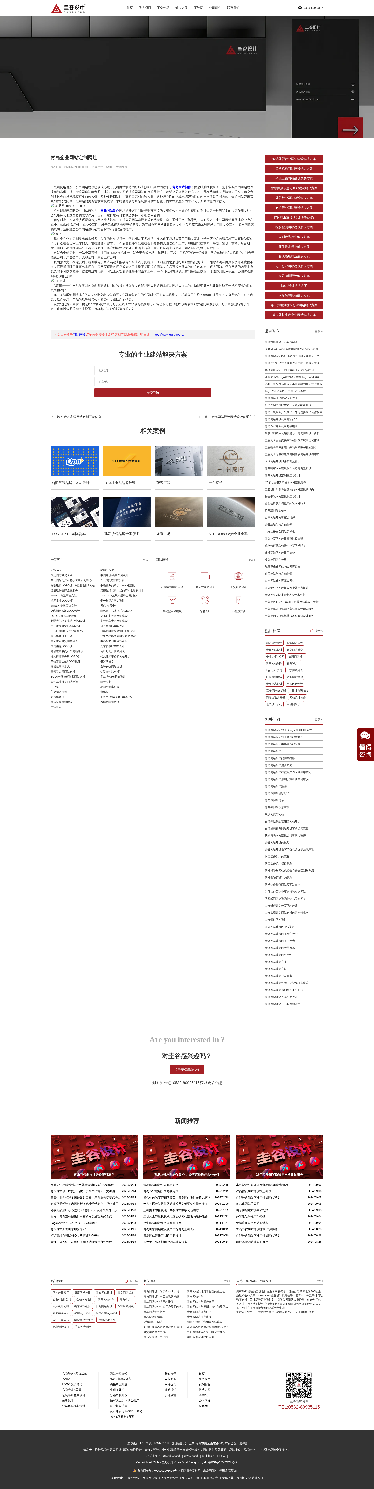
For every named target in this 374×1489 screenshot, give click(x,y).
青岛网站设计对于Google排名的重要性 (288, 730)
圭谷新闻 (170, 1379)
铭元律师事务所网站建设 (115, 656)
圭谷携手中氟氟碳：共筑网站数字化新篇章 (291, 447)
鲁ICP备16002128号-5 (222, 1462)
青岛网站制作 (181, 187)
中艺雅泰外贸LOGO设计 (65, 625)
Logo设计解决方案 (294, 285)
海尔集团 (105, 691)
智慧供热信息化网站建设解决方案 (294, 188)
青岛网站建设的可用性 (278, 954)
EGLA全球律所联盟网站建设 (68, 676)
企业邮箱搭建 (118, 1405)
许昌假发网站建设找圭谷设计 (282, 496)
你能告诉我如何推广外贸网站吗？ (285, 503)
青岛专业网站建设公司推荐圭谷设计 (287, 587)
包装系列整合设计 (73, 1395)
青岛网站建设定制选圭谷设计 (282, 475)
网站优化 (170, 1384)
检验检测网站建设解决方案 (294, 227)
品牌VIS (67, 1379)
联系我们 (233, 7)
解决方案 (181, 7)
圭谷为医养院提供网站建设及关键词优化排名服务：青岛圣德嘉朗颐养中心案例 (294, 440)
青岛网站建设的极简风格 (280, 947)
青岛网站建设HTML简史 (279, 926)
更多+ (146, 559)
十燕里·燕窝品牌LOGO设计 (117, 696)
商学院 (198, 7)
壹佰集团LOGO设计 (63, 636)
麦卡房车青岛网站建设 (114, 620)
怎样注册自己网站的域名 (280, 531)
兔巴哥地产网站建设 (112, 651)
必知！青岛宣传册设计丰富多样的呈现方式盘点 (293, 384)
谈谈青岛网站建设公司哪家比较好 (285, 835)
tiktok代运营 (211, 1477)
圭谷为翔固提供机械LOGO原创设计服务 (289, 615)
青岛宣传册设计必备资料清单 (282, 341)
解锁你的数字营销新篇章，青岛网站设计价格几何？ (294, 433)
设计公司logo (300, 690)
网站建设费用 (274, 642)
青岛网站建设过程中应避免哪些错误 (287, 982)
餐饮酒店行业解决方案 (294, 256)
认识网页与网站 (274, 814)
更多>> (319, 331)
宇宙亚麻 (56, 707)
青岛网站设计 (274, 649)
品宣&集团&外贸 (120, 1379)
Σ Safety (56, 570)
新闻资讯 (170, 1373)
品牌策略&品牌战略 (74, 1373)
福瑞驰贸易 (107, 570)
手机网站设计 (295, 704)
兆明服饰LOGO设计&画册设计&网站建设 (75, 585)
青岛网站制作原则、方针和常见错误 (287, 779)
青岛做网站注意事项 (277, 807)
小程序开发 (117, 1389)
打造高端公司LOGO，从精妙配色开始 (288, 405)
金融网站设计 (297, 656)
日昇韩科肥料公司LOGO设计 (118, 631)
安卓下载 (228, 1477)
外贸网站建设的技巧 (277, 842)
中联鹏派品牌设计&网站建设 (117, 585)
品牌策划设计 (284, 1311)
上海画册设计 (170, 1477)
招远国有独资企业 (61, 575)
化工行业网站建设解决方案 (294, 266)
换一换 (319, 630)
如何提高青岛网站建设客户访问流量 (287, 828)
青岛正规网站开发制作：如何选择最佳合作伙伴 (293, 412)
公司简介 (215, 7)
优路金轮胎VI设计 (111, 671)
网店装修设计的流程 (277, 856)
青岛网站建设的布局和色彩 (281, 933)
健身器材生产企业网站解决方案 (294, 315)
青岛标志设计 (274, 683)
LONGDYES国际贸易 (64, 615)
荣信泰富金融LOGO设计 (65, 661)
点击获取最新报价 (187, 1069)
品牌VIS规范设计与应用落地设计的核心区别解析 (294, 349)
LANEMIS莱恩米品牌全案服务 (118, 595)
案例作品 (163, 7)
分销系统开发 (118, 1395)
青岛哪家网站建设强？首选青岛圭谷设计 (289, 468)
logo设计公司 (274, 670)
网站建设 (79, 334)
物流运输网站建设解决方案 (294, 178)
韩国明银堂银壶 (109, 686)
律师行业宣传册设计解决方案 (294, 217)
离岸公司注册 (191, 1477)
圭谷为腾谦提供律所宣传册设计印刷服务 (289, 608)
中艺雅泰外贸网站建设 (64, 641)
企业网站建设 (295, 677)
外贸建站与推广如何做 (278, 524)
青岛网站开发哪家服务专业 (281, 398)
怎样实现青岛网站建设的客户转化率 (287, 912)
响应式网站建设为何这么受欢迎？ (285, 898)
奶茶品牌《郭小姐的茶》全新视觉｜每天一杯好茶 (125, 590)
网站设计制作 (297, 697)
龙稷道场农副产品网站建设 (67, 651)
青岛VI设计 (293, 663)
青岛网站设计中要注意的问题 (282, 744)
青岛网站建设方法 (276, 968)
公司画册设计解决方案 (294, 276)
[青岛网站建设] (68, 8)
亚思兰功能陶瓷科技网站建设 (118, 636)
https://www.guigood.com (170, 334)
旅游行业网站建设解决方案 (294, 207)
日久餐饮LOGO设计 (112, 625)
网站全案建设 (118, 1373)
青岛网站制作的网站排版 (280, 758)
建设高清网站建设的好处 (280, 552)
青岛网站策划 (295, 649)
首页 (130, 7)
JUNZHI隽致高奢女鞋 (64, 595)
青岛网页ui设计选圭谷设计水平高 (285, 594)
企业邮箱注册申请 (214, 1456)
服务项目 (145, 7)
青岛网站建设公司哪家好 (280, 975)
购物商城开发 (118, 1384)
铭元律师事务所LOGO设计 (67, 656)
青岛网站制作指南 (276, 786)
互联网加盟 (150, 1477)
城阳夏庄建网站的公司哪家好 (282, 566)
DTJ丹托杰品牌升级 (112, 580)
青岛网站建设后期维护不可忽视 (284, 989)
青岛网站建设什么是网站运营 (282, 1003)
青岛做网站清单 (274, 800)
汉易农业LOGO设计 (63, 600)
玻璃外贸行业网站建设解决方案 (294, 159)
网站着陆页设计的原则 (278, 877)
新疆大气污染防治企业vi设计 (68, 620)
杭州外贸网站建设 (249, 1477)
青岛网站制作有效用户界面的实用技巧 (288, 772)
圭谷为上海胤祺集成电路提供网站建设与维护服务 (294, 454)
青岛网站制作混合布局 (278, 765)
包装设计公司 (274, 704)
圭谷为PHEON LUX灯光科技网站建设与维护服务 (294, 601)
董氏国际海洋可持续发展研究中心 (71, 580)
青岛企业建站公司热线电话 (281, 426)
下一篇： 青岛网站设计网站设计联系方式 (226, 417)
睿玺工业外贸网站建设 (64, 681)
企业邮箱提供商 (304, 1311)
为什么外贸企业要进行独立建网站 (285, 891)
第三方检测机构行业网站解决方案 (294, 305)
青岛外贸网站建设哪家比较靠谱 (284, 538)
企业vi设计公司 (275, 656)
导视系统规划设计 (73, 1405)
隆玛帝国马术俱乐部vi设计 (116, 610)
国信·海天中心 (109, 605)
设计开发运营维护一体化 (126, 1411)
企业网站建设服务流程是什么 (282, 461)
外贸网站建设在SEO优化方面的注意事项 (289, 849)
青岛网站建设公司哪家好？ (281, 419)
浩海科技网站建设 (111, 666)
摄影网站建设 (295, 642)
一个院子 (56, 686)
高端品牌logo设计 (277, 690)
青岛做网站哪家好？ (277, 793)
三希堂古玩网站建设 (63, 671)
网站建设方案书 (275, 697)
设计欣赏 (170, 1395)
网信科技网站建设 (61, 702)
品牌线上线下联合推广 (124, 1400)
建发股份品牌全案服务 (64, 590)
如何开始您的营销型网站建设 (282, 821)
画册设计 (68, 1400)
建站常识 (170, 1389)
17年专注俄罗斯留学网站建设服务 (285, 482)
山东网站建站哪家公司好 (280, 517)
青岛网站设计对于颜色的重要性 (284, 737)
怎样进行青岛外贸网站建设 (281, 905)
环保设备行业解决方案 (294, 246)
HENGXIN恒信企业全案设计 (68, 631)
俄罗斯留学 (107, 661)
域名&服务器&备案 (122, 1416)
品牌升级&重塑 (71, 1389)
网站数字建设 (266, 1311)
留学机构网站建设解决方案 (294, 168)
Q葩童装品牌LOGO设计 (65, 610)
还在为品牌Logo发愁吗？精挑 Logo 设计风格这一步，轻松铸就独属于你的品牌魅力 (294, 377)
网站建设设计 (172, 1456)
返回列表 (121, 167)
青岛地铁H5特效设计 (113, 676)
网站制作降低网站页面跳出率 (282, 884)
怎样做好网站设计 (276, 919)
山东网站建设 (295, 670)
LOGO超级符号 (72, 1384)
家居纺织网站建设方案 (294, 295)
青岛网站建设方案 (276, 961)
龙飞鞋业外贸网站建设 (114, 615)
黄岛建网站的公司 (276, 510)
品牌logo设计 (295, 683)
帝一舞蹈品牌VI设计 (112, 600)
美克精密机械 (59, 691)
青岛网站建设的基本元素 (280, 940)
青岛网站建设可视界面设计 (281, 996)
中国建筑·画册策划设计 (114, 575)
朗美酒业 (105, 681)
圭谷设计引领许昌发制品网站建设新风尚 (289, 489)
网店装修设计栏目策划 (278, 863)
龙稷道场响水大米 (61, 666)
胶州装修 (133, 1477)
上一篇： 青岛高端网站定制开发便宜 (76, 417)
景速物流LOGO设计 (63, 646)
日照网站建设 (274, 677)
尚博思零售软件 (109, 702)
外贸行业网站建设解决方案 (294, 198)
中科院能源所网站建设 (114, 641)
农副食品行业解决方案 (294, 237)
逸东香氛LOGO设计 (112, 646)
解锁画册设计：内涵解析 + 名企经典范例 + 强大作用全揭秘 (294, 370)
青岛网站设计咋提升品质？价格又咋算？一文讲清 (294, 356)
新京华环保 (57, 696)
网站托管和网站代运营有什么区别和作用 (289, 870)
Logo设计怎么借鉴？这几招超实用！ (287, 391)
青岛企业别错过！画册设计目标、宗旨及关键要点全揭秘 (294, 363)
